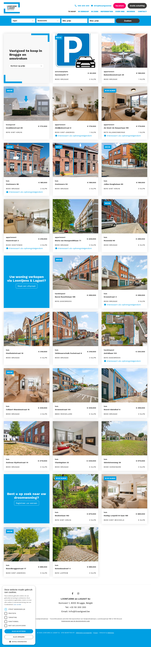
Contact (142, 11)
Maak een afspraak (27, 286)
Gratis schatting (137, 6)
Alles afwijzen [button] (19, 637)
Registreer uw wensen (26, 503)
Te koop (72, 11)
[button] (18, 641)
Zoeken (127, 21)
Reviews (131, 11)
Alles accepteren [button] (19, 631)
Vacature (119, 6)
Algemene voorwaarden (84, 633)
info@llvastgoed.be (102, 6)
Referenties (107, 11)
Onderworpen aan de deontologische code (75, 621)
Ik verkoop (83, 11)
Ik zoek (94, 11)
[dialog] (18, 615)
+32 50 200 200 (78, 607)
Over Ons (119, 11)
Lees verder (17, 604)
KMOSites (111, 633)
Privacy (95, 633)
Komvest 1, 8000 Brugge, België (76, 603)
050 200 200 (83, 6)
